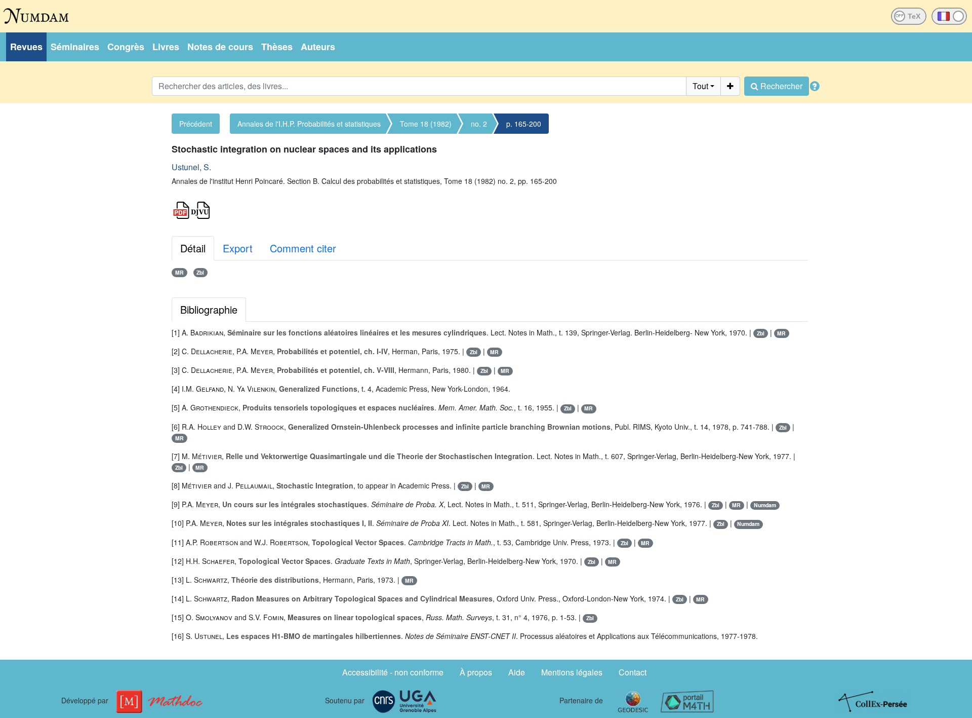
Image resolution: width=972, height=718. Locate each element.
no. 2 (479, 124)
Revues (26, 46)
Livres (165, 46)
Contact (632, 672)
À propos (476, 672)
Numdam (765, 505)
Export (238, 248)
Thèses (277, 46)
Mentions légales (571, 672)
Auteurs (318, 46)
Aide (516, 672)
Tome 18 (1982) (426, 124)
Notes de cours (220, 46)
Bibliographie (208, 309)
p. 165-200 (523, 124)
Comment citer (303, 248)
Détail (193, 248)
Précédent (195, 124)
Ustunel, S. (191, 167)
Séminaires (75, 46)
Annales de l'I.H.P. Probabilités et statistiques (309, 124)
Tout (700, 86)
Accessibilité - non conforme (392, 672)
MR (179, 272)
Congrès (125, 46)
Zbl (200, 272)
